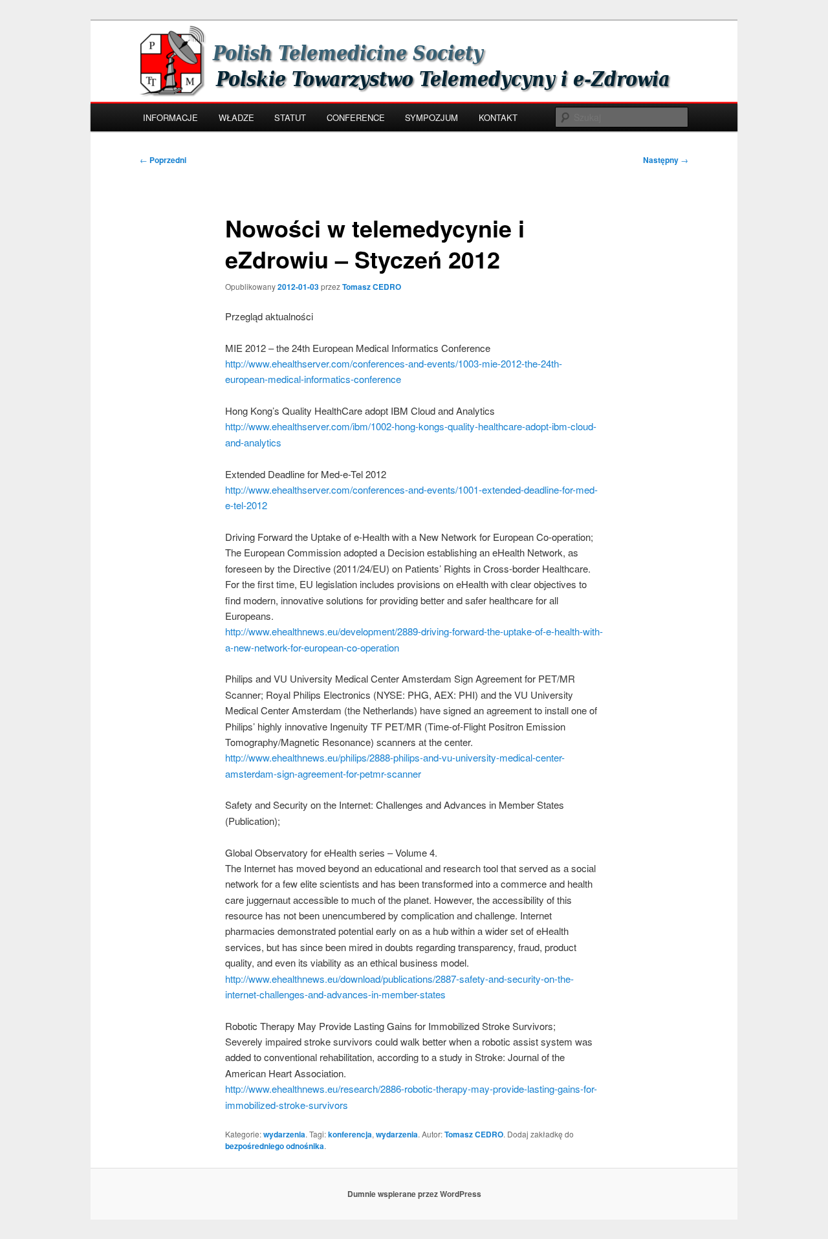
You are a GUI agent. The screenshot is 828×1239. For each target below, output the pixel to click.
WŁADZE (236, 117)
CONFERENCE (356, 117)
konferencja (350, 1134)
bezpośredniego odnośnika (274, 1146)
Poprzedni (163, 160)
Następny (665, 160)
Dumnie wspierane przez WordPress (414, 1194)
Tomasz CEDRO (371, 286)
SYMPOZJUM (431, 117)
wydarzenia (284, 1134)
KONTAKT (498, 117)
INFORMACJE (170, 117)
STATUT (290, 117)
